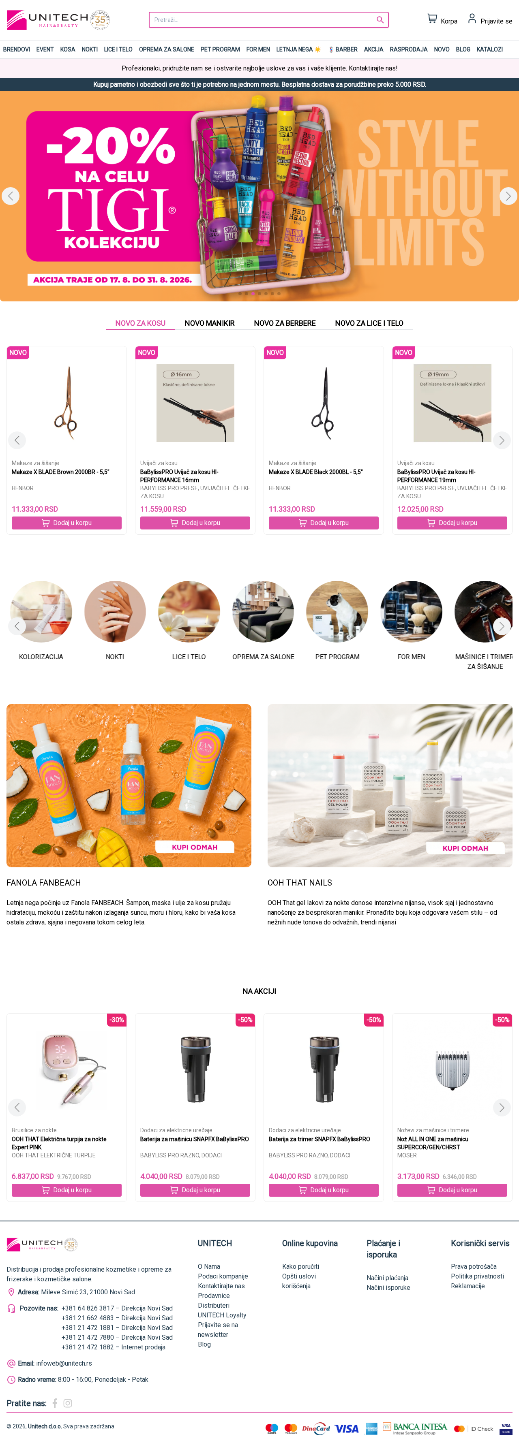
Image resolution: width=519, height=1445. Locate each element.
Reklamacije (468, 1286)
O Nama (209, 1266)
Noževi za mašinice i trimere (433, 1130)
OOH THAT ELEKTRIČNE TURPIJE (54, 1155)
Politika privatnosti (477, 1276)
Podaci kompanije (223, 1276)
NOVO (442, 49)
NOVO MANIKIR (210, 323)
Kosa (67, 49)
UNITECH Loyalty (222, 1315)
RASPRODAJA (409, 49)
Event (45, 49)
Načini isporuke (388, 1287)
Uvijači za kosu (159, 463)
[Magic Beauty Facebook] (55, 1403)
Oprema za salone (166, 49)
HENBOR (23, 488)
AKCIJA (374, 49)
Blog (463, 49)
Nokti (90, 49)
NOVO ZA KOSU (140, 323)
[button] (508, 196)
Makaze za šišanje (35, 463)
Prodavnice (214, 1296)
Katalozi (490, 49)
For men (258, 49)
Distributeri (213, 1305)
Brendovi (16, 49)
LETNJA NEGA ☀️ (299, 49)
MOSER (407, 1155)
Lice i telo (118, 49)
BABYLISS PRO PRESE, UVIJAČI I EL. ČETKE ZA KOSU (195, 492)
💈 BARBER (343, 49)
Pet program (220, 49)
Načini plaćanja (387, 1278)
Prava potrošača (474, 1266)
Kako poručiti (300, 1266)
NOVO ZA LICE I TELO (369, 323)
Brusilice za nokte (34, 1130)
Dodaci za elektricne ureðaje (176, 1130)
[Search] (380, 20)
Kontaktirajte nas (221, 1286)
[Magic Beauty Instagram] (68, 1403)
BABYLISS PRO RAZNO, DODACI (181, 1155)
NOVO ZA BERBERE (285, 323)
